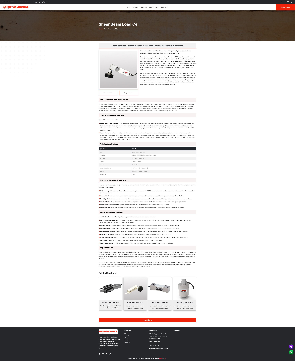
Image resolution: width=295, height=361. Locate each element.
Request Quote (128, 93)
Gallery (151, 7)
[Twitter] (103, 354)
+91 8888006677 (9, 2)
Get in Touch (285, 7)
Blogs (157, 7)
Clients (126, 340)
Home (128, 7)
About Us (135, 7)
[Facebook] (99, 354)
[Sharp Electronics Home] (108, 331)
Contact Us (164, 7)
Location (147, 320)
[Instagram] (110, 354)
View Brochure (108, 93)
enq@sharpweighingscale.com (42, 2)
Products (144, 7)
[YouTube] (106, 354)
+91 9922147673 (24, 2)
